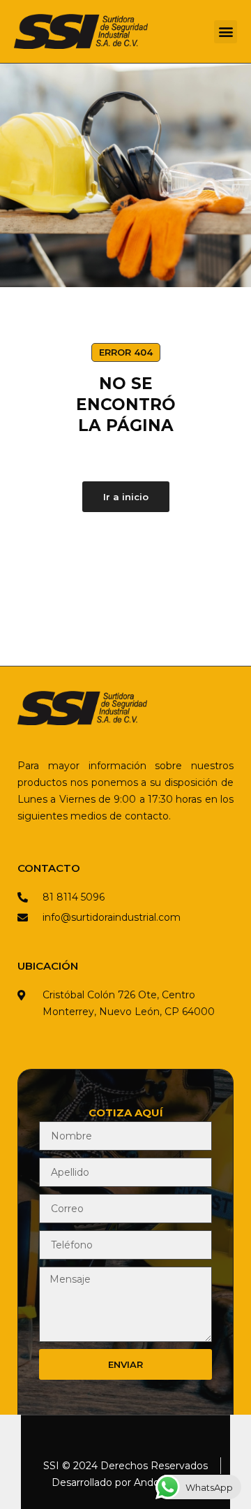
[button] (225, 31)
